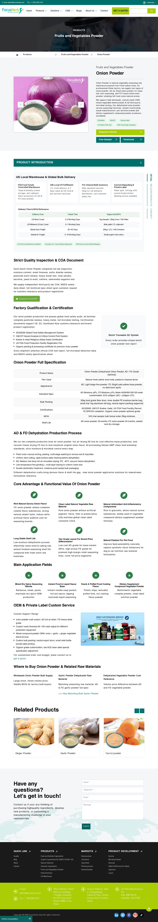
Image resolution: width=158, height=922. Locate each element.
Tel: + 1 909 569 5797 (29, 899)
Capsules (112, 870)
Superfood (85, 863)
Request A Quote (108, 132)
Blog (15, 860)
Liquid (110, 873)
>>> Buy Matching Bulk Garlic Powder (79, 694)
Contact (104, 11)
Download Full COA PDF (28, 299)
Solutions (54, 11)
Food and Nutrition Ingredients (52, 856)
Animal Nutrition (87, 870)
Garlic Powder (68, 753)
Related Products (151, 195)
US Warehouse (46, 876)
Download (129, 140)
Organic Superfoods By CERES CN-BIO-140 (57, 860)
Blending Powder (114, 860)
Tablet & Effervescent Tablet (118, 866)
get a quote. (20, 659)
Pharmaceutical (87, 866)
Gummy (111, 856)
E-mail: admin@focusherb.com (30, 891)
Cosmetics (85, 860)
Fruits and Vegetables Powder (52, 870)
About (16, 863)
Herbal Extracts (46, 873)
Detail (151, 177)
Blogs (79, 11)
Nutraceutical (86, 856)
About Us (90, 11)
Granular (111, 863)
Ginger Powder (23, 753)
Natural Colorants (47, 863)
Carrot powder (113, 753)
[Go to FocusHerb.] (17, 55)
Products (40, 11)
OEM (67, 11)
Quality (16, 856)
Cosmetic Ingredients (49, 866)
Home (29, 11)
